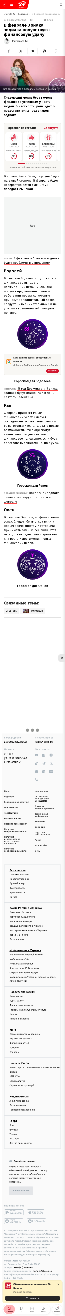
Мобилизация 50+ (19, 959)
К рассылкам (21, 1190)
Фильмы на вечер (19, 1043)
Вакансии (40, 827)
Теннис (13, 1134)
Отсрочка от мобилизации (24, 972)
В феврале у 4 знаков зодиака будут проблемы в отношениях (31, 260)
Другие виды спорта (21, 1143)
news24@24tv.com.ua (15, 742)
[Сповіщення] (61, 5)
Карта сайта (41, 846)
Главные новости (19, 874)
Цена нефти (16, 996)
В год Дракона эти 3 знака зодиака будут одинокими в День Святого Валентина (31, 393)
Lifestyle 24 (10, 14)
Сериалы (14, 1052)
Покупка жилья (18, 1105)
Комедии (14, 1047)
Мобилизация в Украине (25, 950)
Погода (13, 897)
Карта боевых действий (23, 916)
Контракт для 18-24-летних (24, 968)
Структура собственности (42, 833)
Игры (37, 851)
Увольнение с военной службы (27, 954)
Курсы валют (17, 1000)
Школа (13, 1072)
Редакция (9, 797)
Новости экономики (22, 992)
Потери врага (17, 939)
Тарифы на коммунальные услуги (28, 1009)
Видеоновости (17, 887)
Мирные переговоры (21, 921)
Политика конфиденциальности (15, 830)
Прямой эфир (17, 883)
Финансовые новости (21, 1005)
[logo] (22, 4)
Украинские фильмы (21, 1038)
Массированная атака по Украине (28, 930)
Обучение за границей (22, 1085)
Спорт (13, 1120)
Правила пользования (15, 824)
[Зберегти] (56, 51)
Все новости (18, 870)
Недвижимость (19, 1096)
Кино (13, 1029)
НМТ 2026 (15, 1076)
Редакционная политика (16, 802)
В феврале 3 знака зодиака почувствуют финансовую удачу (46, 14)
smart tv (14, 1221)
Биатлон (14, 1138)
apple (36, 1212)
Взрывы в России (19, 934)
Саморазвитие (17, 1080)
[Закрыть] (58, 1284)
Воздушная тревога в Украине (26, 925)
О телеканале (11, 808)
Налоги (14, 1014)
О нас (7, 791)
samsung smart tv (36, 1221)
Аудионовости (17, 892)
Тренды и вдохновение (22, 1109)
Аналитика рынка (19, 1100)
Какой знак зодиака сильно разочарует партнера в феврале (32, 497)
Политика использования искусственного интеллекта (12, 840)
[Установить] (32, 1291)
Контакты (40, 822)
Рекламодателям (12, 818)
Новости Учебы (19, 1063)
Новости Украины (19, 879)
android (14, 1212)
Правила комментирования (44, 807)
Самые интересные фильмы (25, 1034)
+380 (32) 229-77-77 (23, 1267)
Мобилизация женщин (22, 963)
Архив (38, 840)
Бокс (12, 1125)
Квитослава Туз (20, 41)
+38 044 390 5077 (44, 742)
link (36, 755)
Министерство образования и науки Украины (35, 1067)
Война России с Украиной (26, 908)
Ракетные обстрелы (20, 912)
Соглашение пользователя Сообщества (42, 799)
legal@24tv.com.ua (43, 1271)
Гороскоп (23, 14)
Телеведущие (11, 813)
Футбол (14, 1129)
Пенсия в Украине (19, 1018)
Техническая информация (41, 815)
